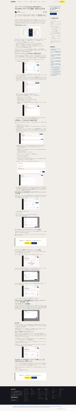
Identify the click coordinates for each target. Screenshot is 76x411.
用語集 (53, 397)
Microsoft (60, 394)
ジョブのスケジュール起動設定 (56, 36)
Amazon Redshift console (21, 155)
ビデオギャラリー (54, 398)
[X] (12, 397)
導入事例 (53, 392)
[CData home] (14, 2)
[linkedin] (11, 397)
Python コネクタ (26, 394)
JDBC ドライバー (26, 392)
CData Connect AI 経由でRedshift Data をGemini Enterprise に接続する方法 (56, 64)
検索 (57, 1)
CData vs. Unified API (40, 398)
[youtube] (14, 397)
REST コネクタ (26, 397)
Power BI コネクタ (26, 399)
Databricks (60, 392)
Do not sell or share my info (60, 408)
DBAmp (32, 394)
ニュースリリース (47, 392)
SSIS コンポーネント (33, 393)
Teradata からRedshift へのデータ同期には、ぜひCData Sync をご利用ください (56, 42)
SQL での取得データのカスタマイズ (56, 39)
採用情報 (46, 398)
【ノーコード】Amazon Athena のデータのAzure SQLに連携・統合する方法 (56, 58)
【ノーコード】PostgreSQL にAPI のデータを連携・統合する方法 (56, 69)
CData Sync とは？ (53, 20)
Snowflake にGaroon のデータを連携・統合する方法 (56, 49)
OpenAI (60, 397)
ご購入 (55, 1)
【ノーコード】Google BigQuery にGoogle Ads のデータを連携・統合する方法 (56, 61)
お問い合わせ (61, 1)
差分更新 (53, 37)
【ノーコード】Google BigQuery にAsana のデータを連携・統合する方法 (56, 52)
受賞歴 (46, 394)
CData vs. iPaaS (40, 397)
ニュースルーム (47, 393)
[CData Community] (17, 397)
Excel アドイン (26, 398)
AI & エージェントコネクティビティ (41, 394)
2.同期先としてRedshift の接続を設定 (56, 24)
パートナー (39, 396)
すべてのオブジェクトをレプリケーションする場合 (56, 29)
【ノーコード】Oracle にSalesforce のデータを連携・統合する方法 (56, 72)
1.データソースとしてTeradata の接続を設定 (56, 22)
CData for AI (43, 1)
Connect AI (32, 392)
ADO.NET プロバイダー (27, 393)
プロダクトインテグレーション (41, 392)
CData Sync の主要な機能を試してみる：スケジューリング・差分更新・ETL (56, 34)
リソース (53, 394)
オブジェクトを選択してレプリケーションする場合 (56, 31)
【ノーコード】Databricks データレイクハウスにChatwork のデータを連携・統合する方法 (56, 74)
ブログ (53, 393)
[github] (15, 397)
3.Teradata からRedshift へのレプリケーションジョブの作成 (55, 27)
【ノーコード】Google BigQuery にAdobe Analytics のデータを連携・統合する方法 (56, 55)
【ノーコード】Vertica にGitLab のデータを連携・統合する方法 (56, 67)
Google (60, 393)
